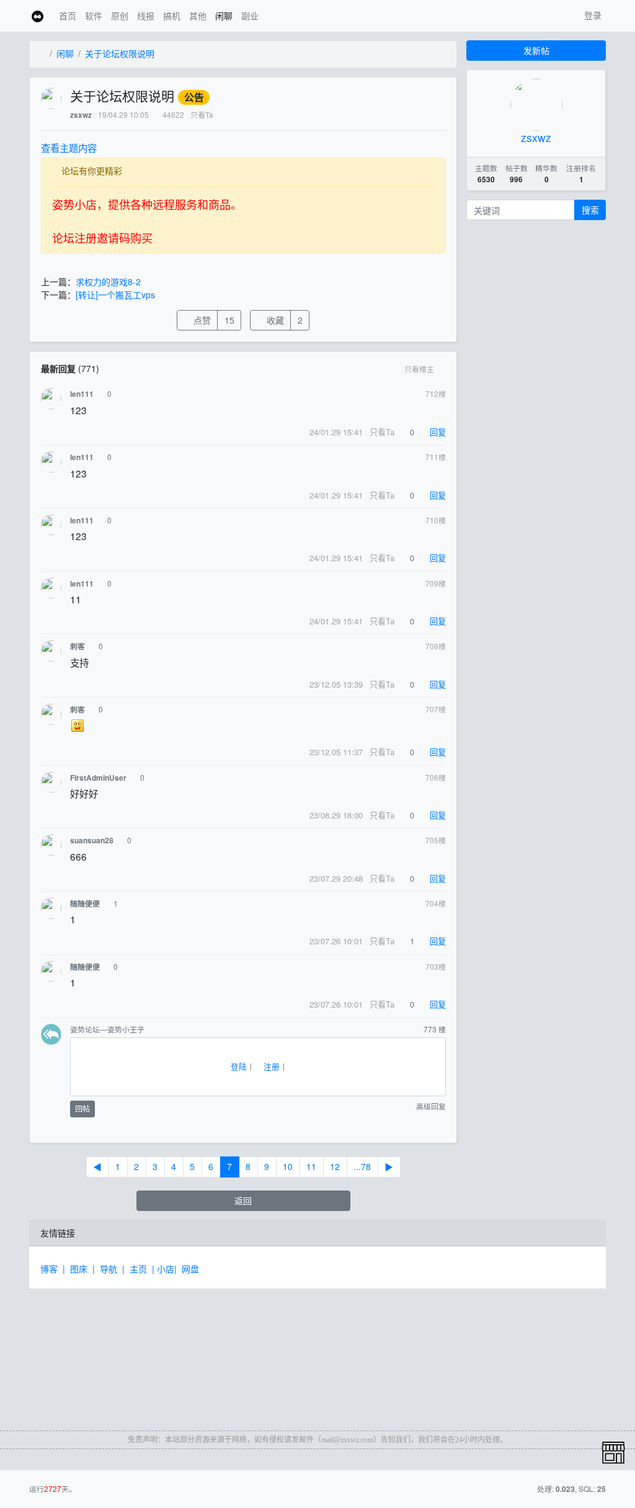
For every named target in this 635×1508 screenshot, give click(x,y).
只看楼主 (419, 368)
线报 (145, 15)
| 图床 (77, 1268)
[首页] (41, 54)
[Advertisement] (128, 1350)
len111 (82, 394)
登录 (592, 15)
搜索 (590, 209)
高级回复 (430, 1106)
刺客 (77, 646)
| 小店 (163, 1268)
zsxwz (81, 115)
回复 (436, 432)
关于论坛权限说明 (119, 53)
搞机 (171, 15)
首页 (67, 15)
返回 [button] (243, 1200)
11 (311, 1166)
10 (288, 1166)
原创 (119, 15)
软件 (93, 15)
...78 (362, 1166)
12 (335, 1166)
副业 (250, 15)
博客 (51, 1268)
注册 (270, 1066)
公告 (194, 97)
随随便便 (85, 903)
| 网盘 (189, 1268)
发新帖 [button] (536, 50)
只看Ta (201, 114)
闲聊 (224, 15)
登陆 (237, 1066)
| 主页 (137, 1268)
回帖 (82, 1108)
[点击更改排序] (443, 368)
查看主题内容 (69, 147)
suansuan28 (91, 840)
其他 (197, 15)
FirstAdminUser (98, 778)
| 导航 (107, 1268)
